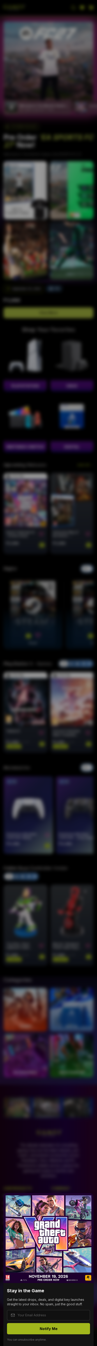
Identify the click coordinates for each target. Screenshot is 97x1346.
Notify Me (49, 1328)
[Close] (87, 1200)
